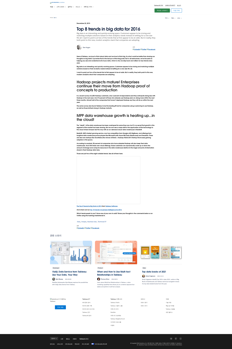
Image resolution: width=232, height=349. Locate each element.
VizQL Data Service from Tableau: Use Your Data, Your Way (69, 273)
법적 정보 (52, 344)
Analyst (83, 222)
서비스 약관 (60, 344)
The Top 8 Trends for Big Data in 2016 (89, 206)
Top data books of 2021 (154, 271)
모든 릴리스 (169, 312)
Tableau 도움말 (170, 309)
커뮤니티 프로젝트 (116, 315)
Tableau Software (111, 206)
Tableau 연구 (86, 312)
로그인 (179, 5)
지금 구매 (176, 10)
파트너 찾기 (144, 302)
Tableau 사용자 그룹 (116, 306)
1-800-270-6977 (170, 5)
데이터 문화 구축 (87, 306)
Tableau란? (86, 299)
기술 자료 (168, 302)
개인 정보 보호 (68, 344)
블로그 (55, 17)
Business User (92, 222)
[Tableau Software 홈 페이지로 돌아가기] (57, 2)
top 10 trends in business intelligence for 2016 (106, 210)
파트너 (143, 299)
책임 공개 (77, 344)
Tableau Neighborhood (118, 319)
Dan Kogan (86, 47)
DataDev (113, 312)
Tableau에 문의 (158, 5)
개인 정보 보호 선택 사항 (101, 344)
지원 (167, 299)
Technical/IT (102, 222)
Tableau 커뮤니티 (116, 299)
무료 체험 (60, 307)
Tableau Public (115, 302)
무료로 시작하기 (162, 10)
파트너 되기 (144, 306)
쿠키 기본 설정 (85, 344)
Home (51, 17)
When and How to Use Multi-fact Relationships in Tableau (113, 273)
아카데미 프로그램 (116, 322)
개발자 (75, 339)
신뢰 (62, 339)
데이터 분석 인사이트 (88, 309)
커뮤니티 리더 (115, 309)
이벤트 (112, 325)
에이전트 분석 (86, 302)
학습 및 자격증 (170, 306)
